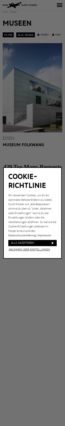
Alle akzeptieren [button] (22, 243)
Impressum (44, 235)
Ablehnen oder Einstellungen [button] (29, 249)
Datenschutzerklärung (22, 235)
